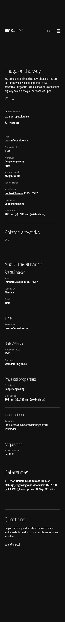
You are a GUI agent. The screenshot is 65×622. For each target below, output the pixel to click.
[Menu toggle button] (58, 31)
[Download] (7, 98)
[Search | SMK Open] (14, 31)
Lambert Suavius (14, 193)
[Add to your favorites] (13, 98)
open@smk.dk (12, 544)
